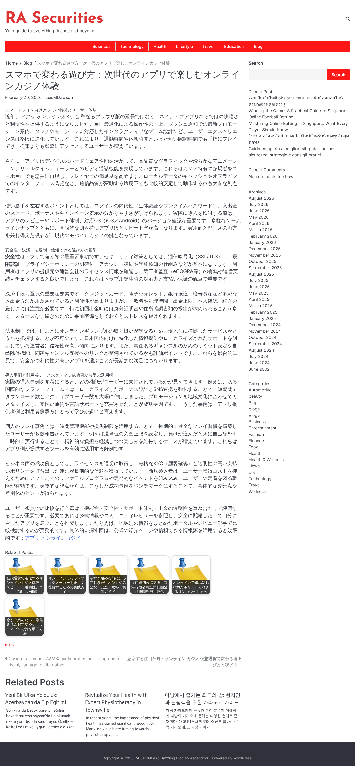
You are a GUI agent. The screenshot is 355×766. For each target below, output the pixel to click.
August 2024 (261, 350)
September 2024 (265, 343)
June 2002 (259, 369)
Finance (256, 440)
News (254, 466)
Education (234, 46)
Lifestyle (184, 46)
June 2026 (259, 210)
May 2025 (259, 293)
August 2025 (261, 274)
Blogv (254, 415)
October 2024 (263, 337)
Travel (208, 46)
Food (254, 447)
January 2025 (262, 318)
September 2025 (265, 267)
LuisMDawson (59, 97)
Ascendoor (199, 758)
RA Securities (54, 19)
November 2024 (265, 331)
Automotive (260, 390)
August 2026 (261, 198)
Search (256, 63)
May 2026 (259, 217)
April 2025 (259, 299)
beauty (255, 396)
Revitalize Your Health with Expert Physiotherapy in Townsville (116, 702)
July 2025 (258, 280)
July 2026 (258, 204)
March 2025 (261, 305)
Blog (258, 46)
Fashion (256, 434)
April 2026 (259, 223)
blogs (254, 409)
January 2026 (262, 242)
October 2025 (263, 261)
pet (252, 472)
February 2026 (263, 236)
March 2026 (261, 229)
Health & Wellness (266, 459)
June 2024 (259, 362)
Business (102, 46)
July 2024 (258, 356)
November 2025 (265, 255)
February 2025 (263, 312)
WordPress (242, 758)
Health (159, 46)
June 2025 (259, 286)
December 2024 (265, 324)
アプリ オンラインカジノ (53, 538)
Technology (132, 46)
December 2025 (265, 248)
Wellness (257, 491)
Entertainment (263, 428)
